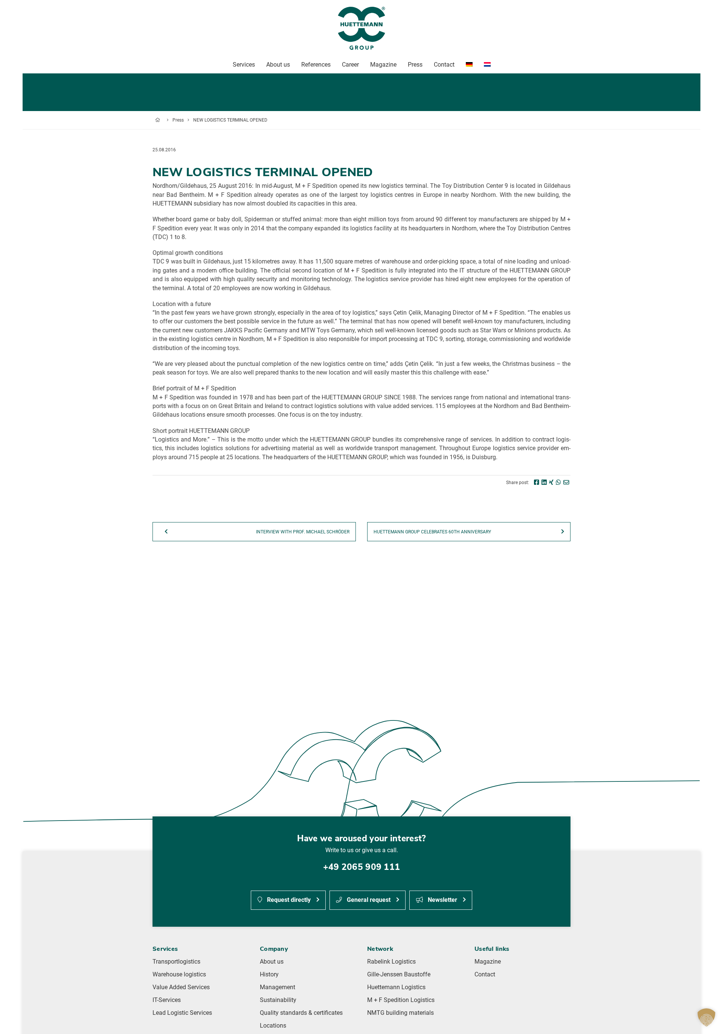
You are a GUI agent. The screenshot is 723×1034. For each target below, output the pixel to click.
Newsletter (441, 900)
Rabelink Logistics (391, 961)
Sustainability (278, 1000)
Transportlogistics (176, 961)
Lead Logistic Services (182, 1013)
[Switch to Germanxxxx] (469, 64)
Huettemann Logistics (396, 987)
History (269, 974)
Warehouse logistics (179, 974)
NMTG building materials (400, 1013)
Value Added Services (181, 987)
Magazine (487, 961)
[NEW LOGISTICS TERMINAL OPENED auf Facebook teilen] (536, 482)
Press (178, 120)
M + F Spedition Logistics (401, 1000)
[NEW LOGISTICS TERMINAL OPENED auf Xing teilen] (551, 482)
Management (277, 987)
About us (272, 961)
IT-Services (167, 1000)
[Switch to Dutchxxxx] (487, 64)
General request (367, 900)
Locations (273, 1025)
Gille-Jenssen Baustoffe (398, 974)
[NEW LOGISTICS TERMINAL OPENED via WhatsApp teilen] (558, 482)
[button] (706, 1017)
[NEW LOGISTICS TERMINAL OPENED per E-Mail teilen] (566, 482)
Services (244, 64)
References (316, 64)
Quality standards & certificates (301, 1013)
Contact (484, 974)
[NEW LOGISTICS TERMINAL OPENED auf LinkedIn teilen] (544, 482)
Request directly (288, 900)
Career (350, 64)
